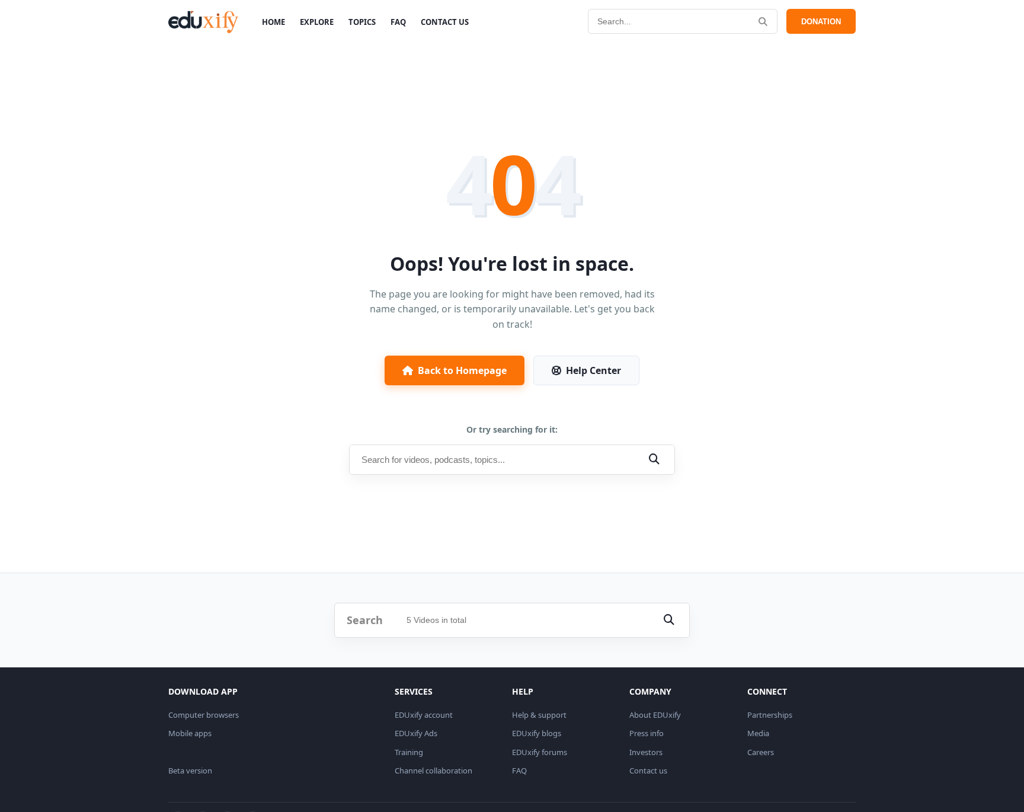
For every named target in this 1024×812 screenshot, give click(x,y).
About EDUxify (655, 714)
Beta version (190, 770)
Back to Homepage (462, 370)
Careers (760, 752)
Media (758, 733)
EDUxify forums (539, 752)
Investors (646, 752)
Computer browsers (203, 714)
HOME (273, 22)
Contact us (648, 770)
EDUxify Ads (416, 733)
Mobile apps (190, 733)
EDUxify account (424, 714)
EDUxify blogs (536, 733)
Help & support (539, 714)
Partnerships (769, 714)
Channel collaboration (433, 770)
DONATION (821, 21)
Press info (646, 733)
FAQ (398, 22)
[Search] (763, 21)
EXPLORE (317, 22)
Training (409, 752)
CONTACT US (445, 22)
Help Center (593, 370)
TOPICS (362, 22)
